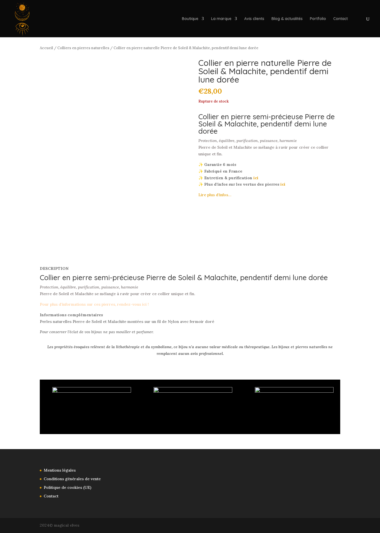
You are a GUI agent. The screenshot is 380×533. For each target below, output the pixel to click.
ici (255, 177)
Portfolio (318, 19)
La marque (221, 19)
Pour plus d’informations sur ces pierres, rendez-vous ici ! (94, 304)
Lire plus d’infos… (214, 194)
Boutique (190, 19)
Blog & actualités (287, 19)
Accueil (46, 48)
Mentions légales (60, 470)
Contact (340, 19)
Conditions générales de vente (72, 478)
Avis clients (254, 19)
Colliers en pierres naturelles (83, 48)
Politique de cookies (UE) (67, 487)
